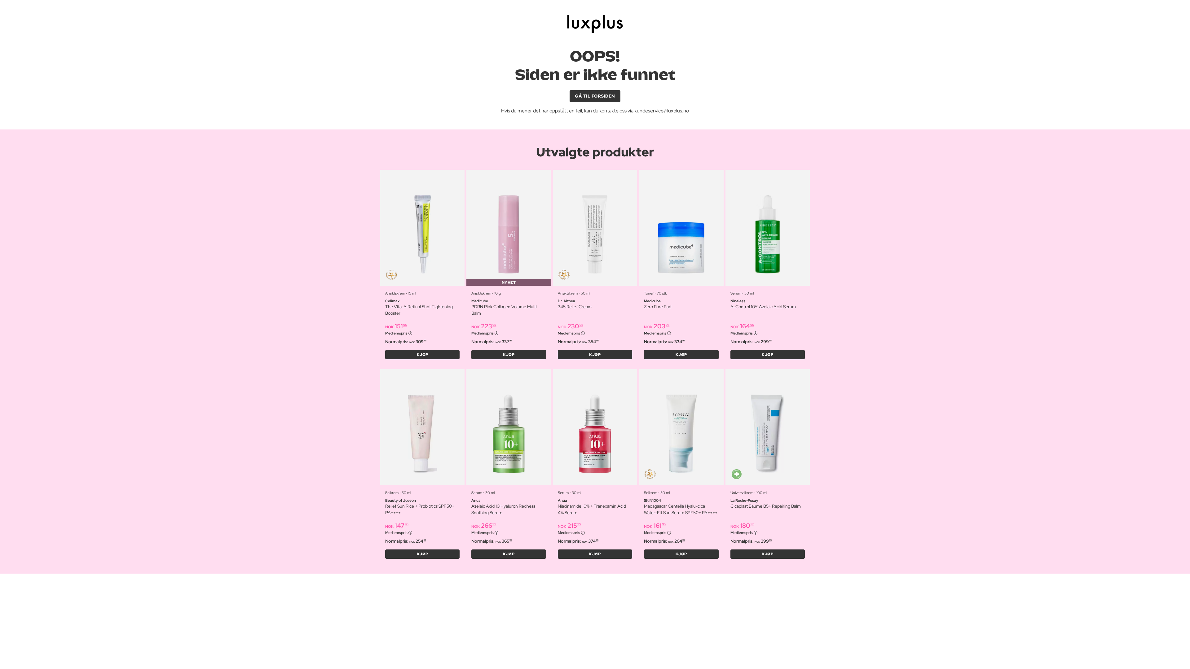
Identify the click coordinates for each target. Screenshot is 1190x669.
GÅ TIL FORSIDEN (595, 96)
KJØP (422, 354)
